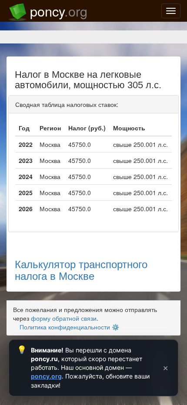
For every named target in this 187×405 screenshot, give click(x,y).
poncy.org (46, 376)
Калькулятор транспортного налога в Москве (81, 269)
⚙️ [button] (115, 326)
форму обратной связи (64, 318)
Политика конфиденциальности (65, 326)
